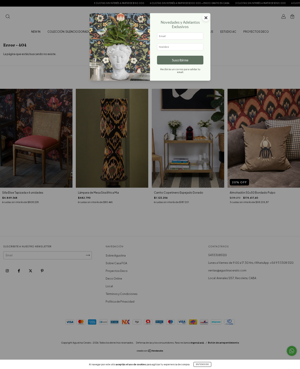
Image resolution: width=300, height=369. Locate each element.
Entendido (202, 364)
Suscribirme (180, 60)
